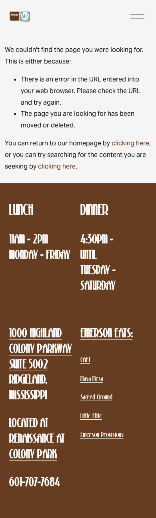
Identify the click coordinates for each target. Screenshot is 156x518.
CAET (85, 359)
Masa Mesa (91, 378)
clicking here (130, 143)
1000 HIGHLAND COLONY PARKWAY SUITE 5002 (40, 348)
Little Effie (91, 415)
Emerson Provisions (102, 434)
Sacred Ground (96, 397)
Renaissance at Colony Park (37, 446)
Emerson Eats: (106, 332)
